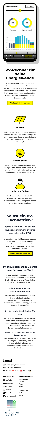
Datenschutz (24, 393)
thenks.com (20, 365)
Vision (21, 382)
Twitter (8, 390)
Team (21, 386)
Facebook (9, 383)
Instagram (9, 386)
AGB (21, 395)
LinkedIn (8, 393)
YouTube (8, 380)
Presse (21, 384)
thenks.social (10, 396)
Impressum (23, 390)
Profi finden (23, 379)
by (9, 365)
